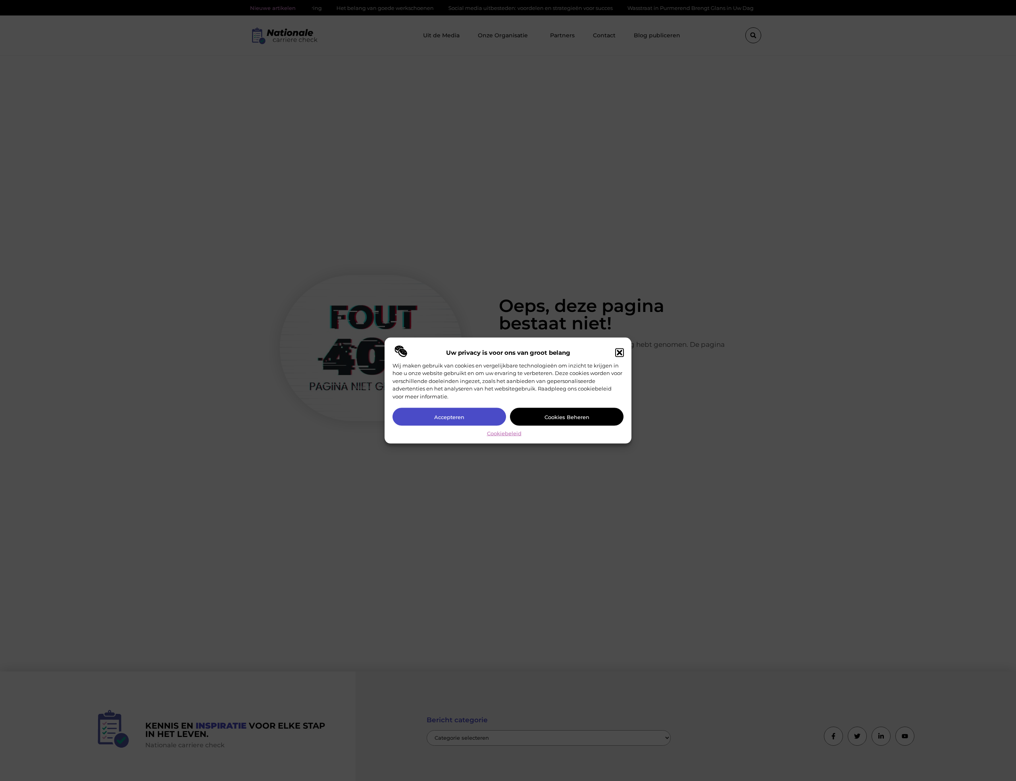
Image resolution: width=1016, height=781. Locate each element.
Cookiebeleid (504, 433)
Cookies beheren (567, 417)
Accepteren (449, 417)
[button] (619, 352)
